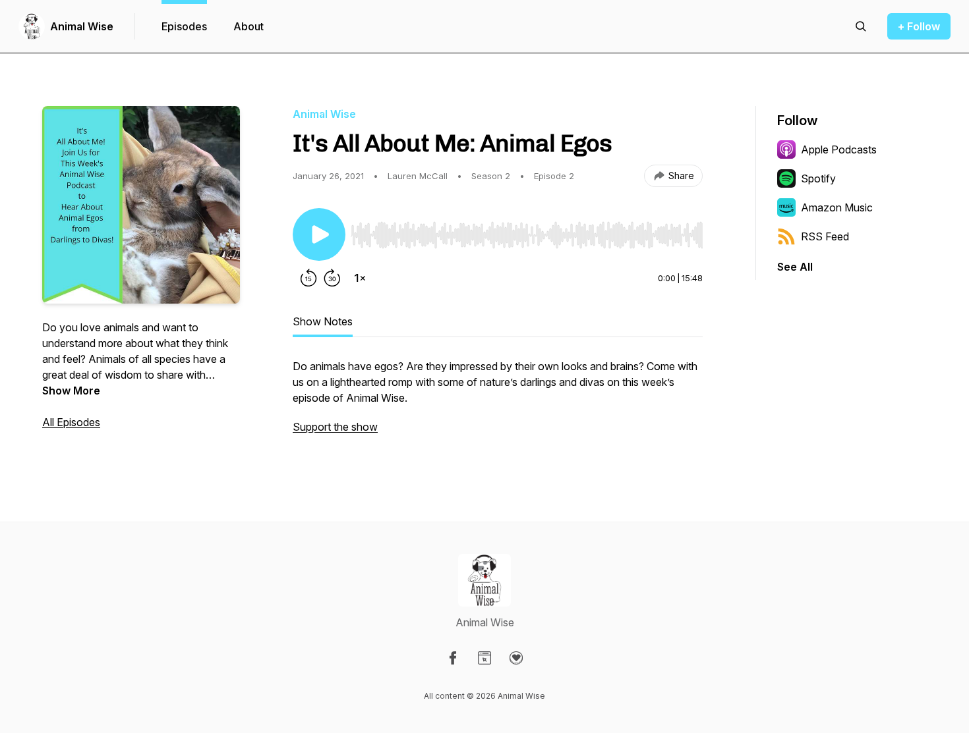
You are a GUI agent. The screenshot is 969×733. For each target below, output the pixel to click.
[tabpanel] (498, 403)
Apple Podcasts (839, 149)
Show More (71, 390)
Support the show (335, 426)
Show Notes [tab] (323, 321)
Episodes (184, 26)
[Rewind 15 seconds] (308, 278)
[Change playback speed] (360, 278)
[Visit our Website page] (484, 658)
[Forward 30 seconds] (332, 278)
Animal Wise (81, 26)
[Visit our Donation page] (516, 658)
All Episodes (71, 422)
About (248, 26)
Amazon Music (837, 207)
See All (795, 266)
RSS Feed (825, 236)
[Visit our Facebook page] (452, 658)
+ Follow (919, 26)
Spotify (818, 178)
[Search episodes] (861, 26)
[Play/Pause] (319, 234)
